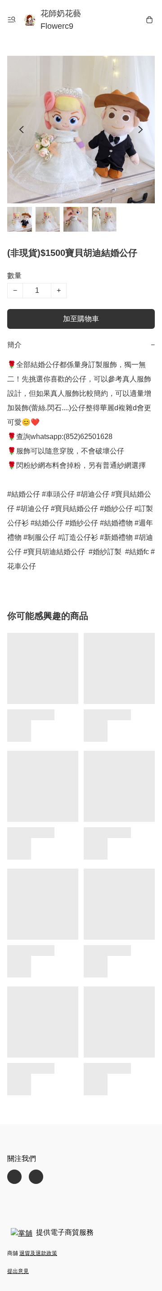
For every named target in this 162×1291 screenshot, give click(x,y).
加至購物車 (81, 319)
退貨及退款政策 (38, 1253)
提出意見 (18, 1271)
